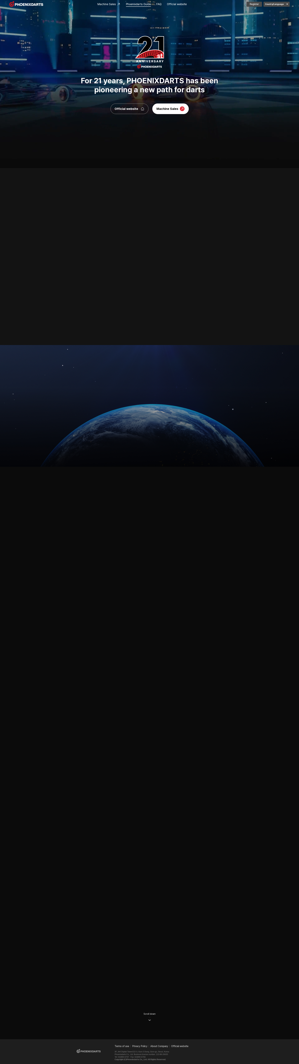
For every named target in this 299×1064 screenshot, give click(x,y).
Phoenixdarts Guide (138, 4)
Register (254, 4)
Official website (177, 4)
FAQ (158, 4)
